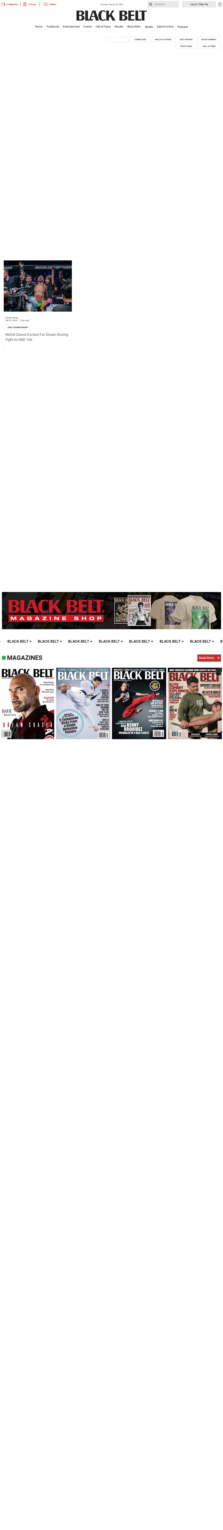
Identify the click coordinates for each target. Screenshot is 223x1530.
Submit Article (165, 26)
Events (88, 26)
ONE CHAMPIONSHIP (18, 327)
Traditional (52, 26)
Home (38, 26)
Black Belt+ (134, 26)
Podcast (183, 27)
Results (119, 26)
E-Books (32, 4)
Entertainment (71, 26)
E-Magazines (12, 4)
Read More (206, 658)
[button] (220, 4)
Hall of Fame (103, 26)
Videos (52, 4)
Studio (149, 27)
